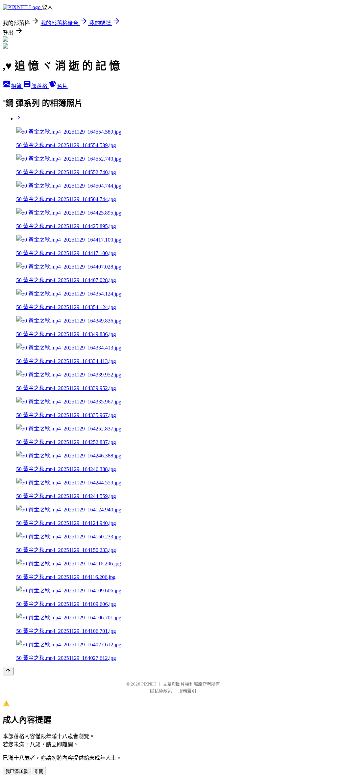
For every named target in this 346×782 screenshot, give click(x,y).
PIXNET (148, 684)
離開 (38, 771)
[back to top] (8, 671)
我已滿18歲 (16, 771)
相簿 (17, 86)
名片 (62, 86)
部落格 (40, 86)
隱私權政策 (161, 690)
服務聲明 (187, 690)
